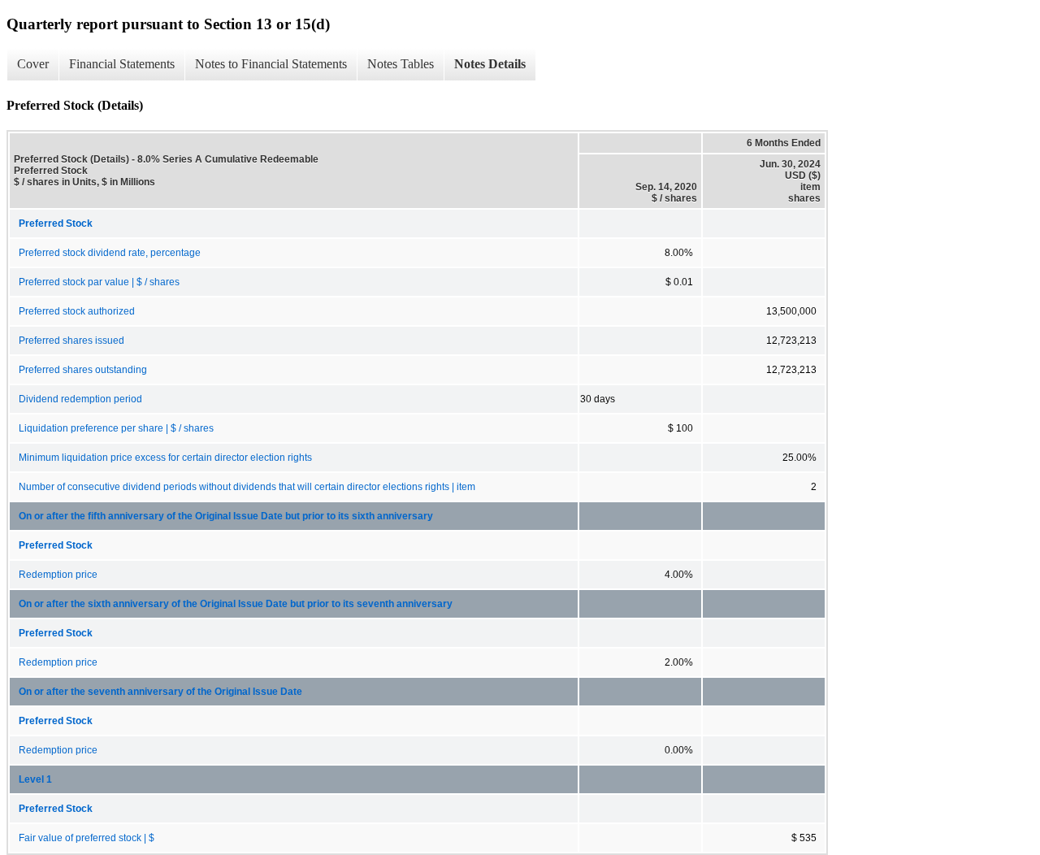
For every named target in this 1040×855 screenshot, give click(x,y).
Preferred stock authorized (77, 311)
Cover (33, 64)
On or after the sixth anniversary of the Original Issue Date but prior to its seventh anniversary (236, 604)
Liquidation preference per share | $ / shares (116, 428)
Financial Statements (122, 64)
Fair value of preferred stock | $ (86, 838)
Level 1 (35, 779)
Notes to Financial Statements (271, 64)
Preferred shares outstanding (83, 370)
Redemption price (58, 574)
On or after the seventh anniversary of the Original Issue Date (160, 692)
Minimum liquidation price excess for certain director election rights (165, 457)
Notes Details (490, 64)
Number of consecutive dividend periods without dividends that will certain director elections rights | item (247, 487)
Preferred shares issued (71, 340)
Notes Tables (400, 64)
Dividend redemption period (80, 399)
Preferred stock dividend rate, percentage (110, 253)
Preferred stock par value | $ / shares (99, 282)
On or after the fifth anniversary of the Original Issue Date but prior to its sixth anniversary (226, 516)
